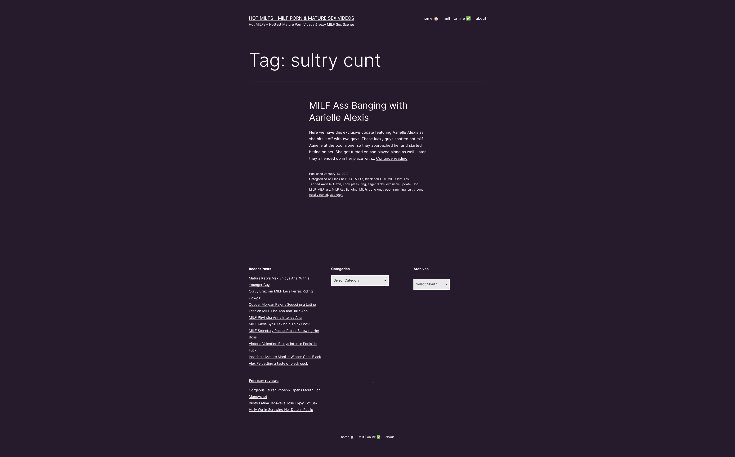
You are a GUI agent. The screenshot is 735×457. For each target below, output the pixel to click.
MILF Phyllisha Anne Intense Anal (275, 317)
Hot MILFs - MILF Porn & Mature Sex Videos (301, 18)
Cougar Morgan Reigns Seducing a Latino (282, 304)
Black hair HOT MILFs (347, 179)
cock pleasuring (354, 184)
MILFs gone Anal (371, 189)
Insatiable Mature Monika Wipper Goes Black (285, 357)
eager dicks (376, 184)
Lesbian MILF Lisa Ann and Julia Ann (278, 311)
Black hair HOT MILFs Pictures (387, 179)
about (481, 18)
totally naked (318, 195)
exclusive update (398, 184)
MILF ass (324, 189)
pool (388, 189)
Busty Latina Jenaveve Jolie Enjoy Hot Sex (283, 403)
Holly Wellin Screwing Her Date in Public (281, 410)
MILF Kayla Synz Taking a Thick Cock (279, 324)
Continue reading (392, 158)
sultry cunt (415, 189)
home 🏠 (430, 18)
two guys (336, 195)
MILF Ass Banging (345, 189)
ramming (399, 189)
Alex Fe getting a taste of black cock (278, 363)
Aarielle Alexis (331, 184)
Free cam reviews (263, 381)
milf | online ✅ (457, 18)
